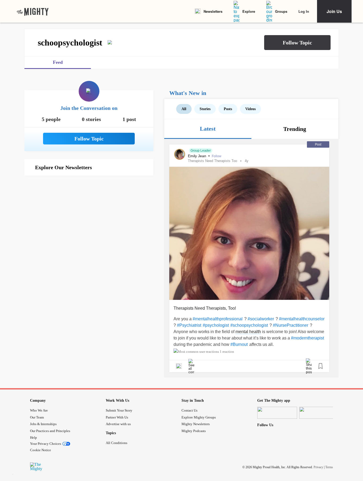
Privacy (318, 467)
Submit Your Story (119, 410)
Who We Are (39, 410)
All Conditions (116, 443)
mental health (248, 331)
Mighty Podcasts (194, 431)
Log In (303, 11)
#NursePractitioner (290, 325)
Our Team (37, 417)
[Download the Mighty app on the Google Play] (319, 413)
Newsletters (213, 11)
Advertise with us (118, 424)
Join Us (334, 11)
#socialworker (261, 319)
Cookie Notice (40, 450)
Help (33, 437)
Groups (281, 11)
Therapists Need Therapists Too (212, 161)
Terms (329, 467)
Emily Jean (197, 156)
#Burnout (239, 344)
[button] (297, 42)
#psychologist (216, 325)
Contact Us (189, 410)
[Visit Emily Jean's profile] (179, 154)
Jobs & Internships (43, 424)
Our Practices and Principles (50, 431)
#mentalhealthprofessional (218, 319)
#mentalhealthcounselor (301, 319)
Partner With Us (117, 417)
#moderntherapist (307, 338)
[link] (33, 11)
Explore (248, 11)
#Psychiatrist (189, 325)
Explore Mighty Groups (199, 417)
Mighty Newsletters (196, 424)
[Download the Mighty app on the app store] (277, 413)
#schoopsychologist (249, 325)
